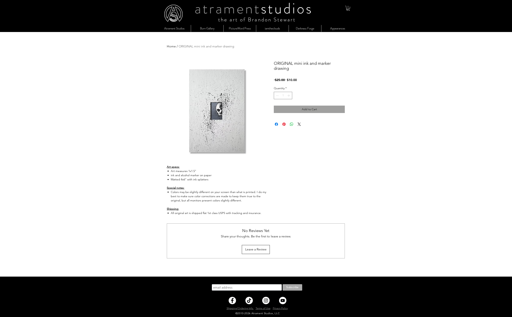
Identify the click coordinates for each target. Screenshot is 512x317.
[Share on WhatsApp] (291, 124)
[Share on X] (299, 124)
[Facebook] (232, 300)
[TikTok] (249, 300)
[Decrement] (276, 95)
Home (171, 46)
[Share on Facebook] (276, 124)
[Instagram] (266, 300)
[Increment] (289, 95)
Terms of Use (263, 308)
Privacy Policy (280, 308)
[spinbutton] (283, 95)
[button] (348, 8)
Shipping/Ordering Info (240, 308)
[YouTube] (282, 300)
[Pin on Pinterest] (284, 124)
